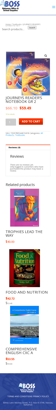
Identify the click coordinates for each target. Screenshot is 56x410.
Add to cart (31, 121)
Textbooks (20, 135)
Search (32, 27)
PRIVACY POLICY (41, 396)
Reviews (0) (14, 147)
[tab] (28, 147)
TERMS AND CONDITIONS (19, 396)
